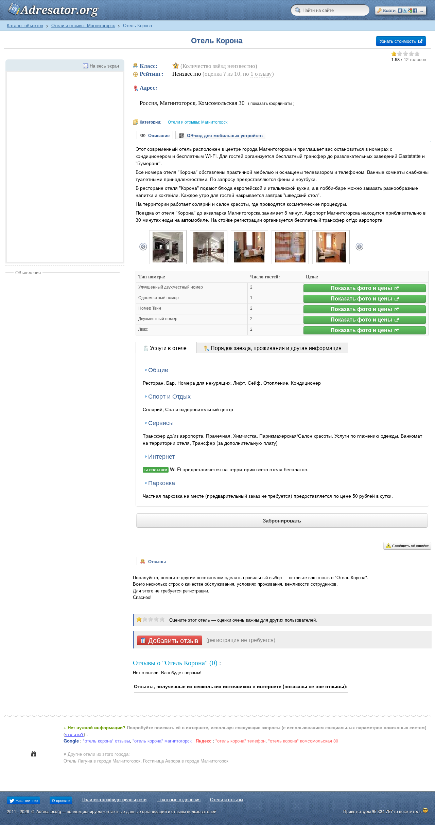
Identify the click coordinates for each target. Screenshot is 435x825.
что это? (74, 734)
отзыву (261, 74)
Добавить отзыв (172, 640)
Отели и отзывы (226, 799)
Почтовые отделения (179, 799)
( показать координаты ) (271, 103)
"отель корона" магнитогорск (162, 740)
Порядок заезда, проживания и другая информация (275, 347)
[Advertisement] (62, 326)
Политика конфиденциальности (114, 799)
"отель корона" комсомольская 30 (303, 740)
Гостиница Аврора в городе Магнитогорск (185, 760)
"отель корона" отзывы (106, 740)
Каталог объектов (25, 25)
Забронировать (282, 520)
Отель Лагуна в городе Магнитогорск (102, 760)
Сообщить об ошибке (410, 545)
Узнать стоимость (398, 41)
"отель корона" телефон (240, 740)
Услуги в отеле (168, 347)
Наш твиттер (26, 800)
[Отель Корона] (168, 260)
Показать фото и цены (362, 288)
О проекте (61, 800)
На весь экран (104, 65)
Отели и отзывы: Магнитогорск (83, 25)
